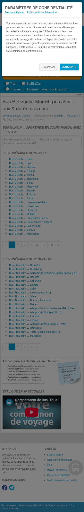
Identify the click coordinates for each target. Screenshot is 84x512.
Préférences (48, 67)
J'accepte (69, 67)
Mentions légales (14, 12)
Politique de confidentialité (42, 12)
